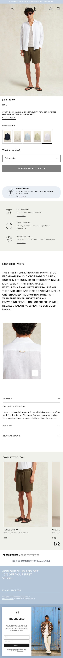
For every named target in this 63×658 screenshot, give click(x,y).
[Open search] (12, 8)
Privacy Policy (7, 599)
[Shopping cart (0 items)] (58, 8)
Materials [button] (7, 399)
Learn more (21, 215)
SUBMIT (16, 645)
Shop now (49, 2)
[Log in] (50, 8)
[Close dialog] (59, 609)
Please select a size (31, 168)
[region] (31, 411)
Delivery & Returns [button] (11, 436)
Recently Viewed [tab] (30, 555)
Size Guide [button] (7, 426)
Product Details (9, 118)
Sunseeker (17, 298)
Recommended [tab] (11, 555)
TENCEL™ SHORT (12, 530)
